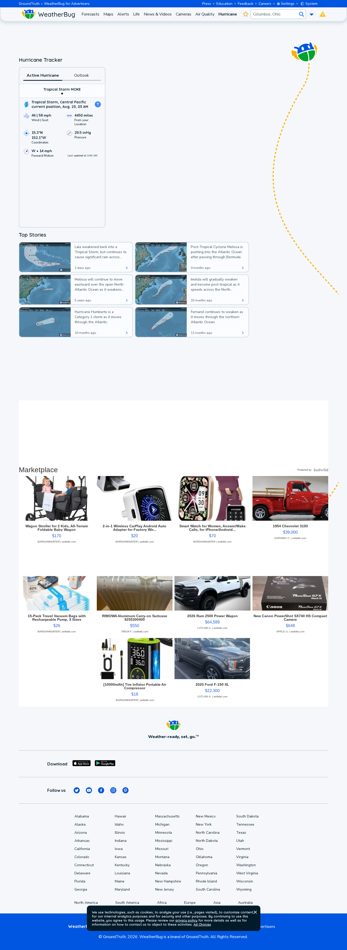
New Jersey (164, 889)
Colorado (81, 857)
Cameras (183, 14)
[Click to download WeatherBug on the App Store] (81, 764)
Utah (240, 840)
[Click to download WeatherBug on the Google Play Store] (105, 764)
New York (204, 824)
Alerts (123, 14)
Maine (119, 881)
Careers (265, 3)
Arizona (80, 832)
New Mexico (206, 816)
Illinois (120, 832)
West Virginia (247, 873)
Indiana (121, 840)
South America (127, 902)
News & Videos (158, 14)
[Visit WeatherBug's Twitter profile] (77, 790)
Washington (246, 865)
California (82, 848)
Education (224, 3)
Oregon (202, 865)
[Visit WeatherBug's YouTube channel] (89, 790)
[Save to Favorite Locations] (245, 14)
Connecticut (84, 865)
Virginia (242, 857)
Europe (190, 902)
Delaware (82, 873)
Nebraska (163, 865)
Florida (79, 881)
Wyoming (243, 889)
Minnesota (163, 832)
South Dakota (247, 816)
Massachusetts (167, 816)
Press (206, 3)
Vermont (243, 848)
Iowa (119, 848)
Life (136, 14)
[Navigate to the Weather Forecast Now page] (48, 14)
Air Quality (204, 14)
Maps (108, 14)
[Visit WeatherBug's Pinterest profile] (125, 790)
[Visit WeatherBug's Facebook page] (101, 790)
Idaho (119, 824)
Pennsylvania (206, 873)
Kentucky (122, 865)
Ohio (199, 848)
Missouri (161, 848)
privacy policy (186, 920)
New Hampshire (168, 881)
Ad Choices (202, 924)
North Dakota (207, 840)
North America (86, 902)
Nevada (161, 873)
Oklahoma (204, 857)
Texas (241, 832)
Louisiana (122, 873)
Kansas (121, 857)
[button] (255, 912)
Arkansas (82, 840)
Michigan (162, 824)
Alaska (80, 824)
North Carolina (207, 832)
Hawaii (120, 816)
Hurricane (227, 14)
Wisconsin (244, 881)
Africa (162, 902)
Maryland (122, 889)
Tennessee (245, 824)
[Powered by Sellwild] (320, 470)
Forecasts (90, 14)
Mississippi (163, 840)
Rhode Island (206, 881)
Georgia (80, 889)
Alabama (81, 816)
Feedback (245, 3)
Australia (245, 902)
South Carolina (208, 889)
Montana (162, 857)
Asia (216, 902)
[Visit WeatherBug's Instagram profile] (113, 790)
